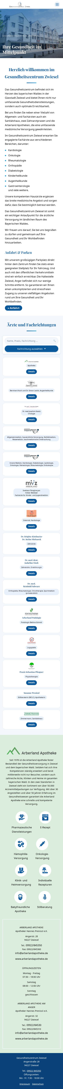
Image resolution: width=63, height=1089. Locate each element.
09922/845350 (34, 945)
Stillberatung (44, 907)
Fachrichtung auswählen (30, 348)
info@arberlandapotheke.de (31, 953)
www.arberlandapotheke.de (31, 959)
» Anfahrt (13, 308)
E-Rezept (45, 827)
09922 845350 (34, 1070)
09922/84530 (34, 1025)
